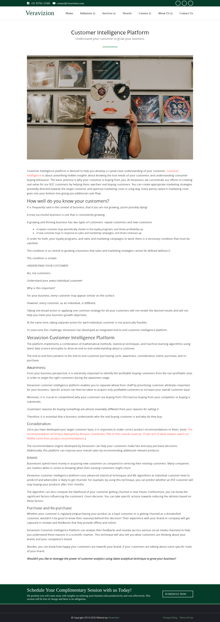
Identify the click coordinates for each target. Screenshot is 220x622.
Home (69, 13)
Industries (86, 13)
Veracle (127, 13)
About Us (164, 13)
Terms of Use (186, 617)
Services (107, 13)
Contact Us (186, 13)
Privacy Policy (170, 617)
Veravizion (113, 617)
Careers (143, 13)
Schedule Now (176, 594)
